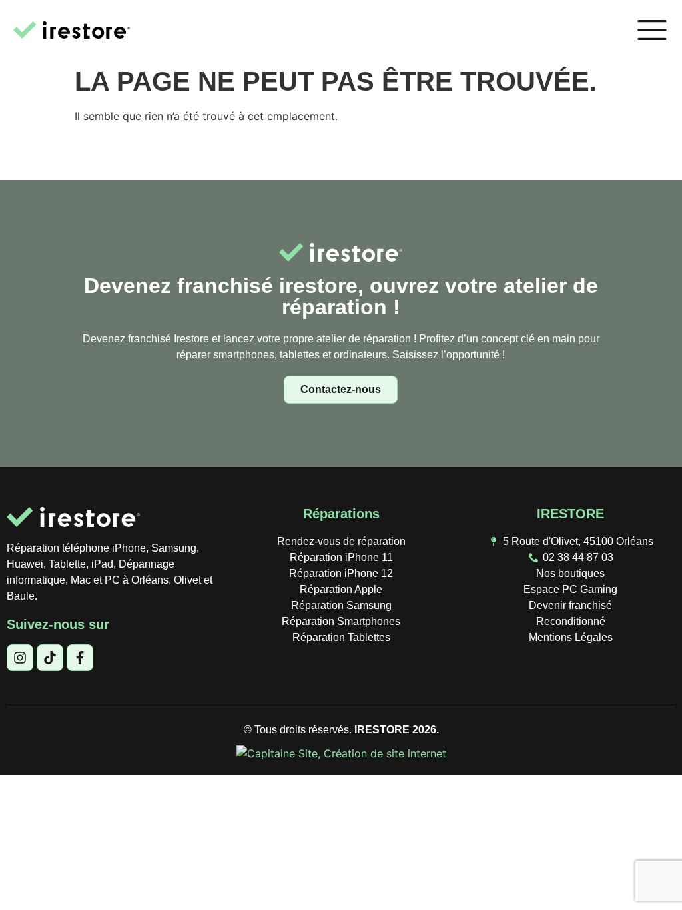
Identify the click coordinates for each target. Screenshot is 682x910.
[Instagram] (20, 657)
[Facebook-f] (80, 657)
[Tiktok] (50, 657)
